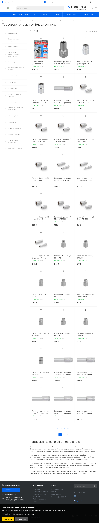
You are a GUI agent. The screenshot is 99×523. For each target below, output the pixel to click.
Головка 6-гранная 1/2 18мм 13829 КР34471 (40, 140)
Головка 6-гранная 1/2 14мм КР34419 (40, 218)
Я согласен (8, 519)
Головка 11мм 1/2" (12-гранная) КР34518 (40, 102)
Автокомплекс (56, 494)
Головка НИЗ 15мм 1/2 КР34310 (40, 334)
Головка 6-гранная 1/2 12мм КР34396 (85, 218)
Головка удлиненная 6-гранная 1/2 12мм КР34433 (62, 180)
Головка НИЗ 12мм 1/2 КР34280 (40, 373)
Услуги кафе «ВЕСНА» (59, 497)
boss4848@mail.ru (52, 2)
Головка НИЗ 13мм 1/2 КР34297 (85, 334)
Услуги (54, 485)
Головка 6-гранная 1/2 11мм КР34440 (40, 179)
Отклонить (21, 519)
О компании (38, 485)
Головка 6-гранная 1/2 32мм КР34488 (85, 102)
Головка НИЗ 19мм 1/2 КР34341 (62, 296)
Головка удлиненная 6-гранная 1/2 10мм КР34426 (85, 180)
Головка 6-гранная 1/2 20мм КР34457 (85, 140)
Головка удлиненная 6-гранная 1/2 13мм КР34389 (40, 258)
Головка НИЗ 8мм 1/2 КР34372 (62, 257)
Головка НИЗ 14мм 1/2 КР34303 (62, 334)
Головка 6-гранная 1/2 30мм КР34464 (63, 140)
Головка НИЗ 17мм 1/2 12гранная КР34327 (85, 296)
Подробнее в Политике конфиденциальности (18, 514)
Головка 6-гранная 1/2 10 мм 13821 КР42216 (63, 63)
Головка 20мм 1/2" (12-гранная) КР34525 (85, 63)
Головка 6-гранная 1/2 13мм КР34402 (63, 218)
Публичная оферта (39, 499)
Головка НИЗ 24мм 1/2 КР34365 (85, 257)
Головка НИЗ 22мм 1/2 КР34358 (41, 296)
